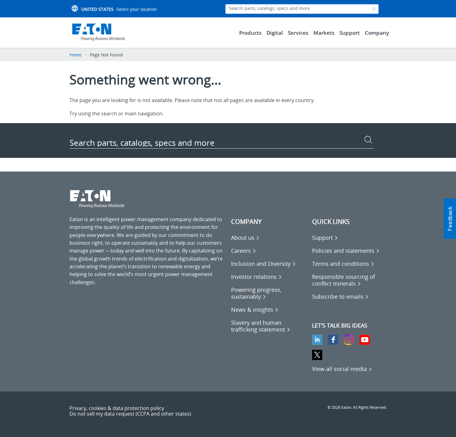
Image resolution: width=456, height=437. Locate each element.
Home (75, 55)
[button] (450, 218)
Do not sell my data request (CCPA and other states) (130, 413)
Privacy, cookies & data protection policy (116, 408)
